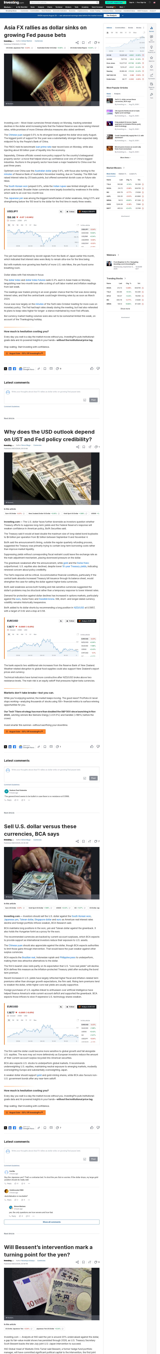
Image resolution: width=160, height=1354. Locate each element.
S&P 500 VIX (111, 75)
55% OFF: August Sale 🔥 (116, 2)
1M (17, 225)
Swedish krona (46, 599)
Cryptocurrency (83, 11)
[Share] (77, 42)
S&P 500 (110, 67)
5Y (30, 225)
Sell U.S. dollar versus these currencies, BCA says (125, 100)
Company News (107, 11)
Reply (9, 800)
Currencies (24, 11)
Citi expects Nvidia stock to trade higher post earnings (127, 112)
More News (124, 157)
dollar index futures (35, 280)
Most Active (111, 174)
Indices (109, 28)
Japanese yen (16, 198)
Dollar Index (111, 79)
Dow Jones (111, 63)
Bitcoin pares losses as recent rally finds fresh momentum (128, 148)
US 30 (109, 55)
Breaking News (11, 11)
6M (22, 225)
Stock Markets (46, 11)
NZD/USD (79, 607)
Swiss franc (83, 563)
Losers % (132, 174)
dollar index (14, 280)
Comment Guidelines (12, 406)
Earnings (118, 11)
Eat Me (12, 1171)
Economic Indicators (60, 11)
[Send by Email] (51, 368)
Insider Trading (95, 11)
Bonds (130, 28)
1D (9, 225)
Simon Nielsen (20, 1206)
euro (18, 599)
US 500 (109, 59)
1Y (26, 225)
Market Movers (114, 168)
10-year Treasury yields (74, 566)
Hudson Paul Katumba (18, 790)
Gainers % (122, 174)
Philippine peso (68, 957)
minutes (8, 174)
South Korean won (18, 186)
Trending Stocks (115, 278)
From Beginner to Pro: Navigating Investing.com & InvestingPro (126, 263)
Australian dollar (43, 170)
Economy (72, 11)
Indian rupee (59, 186)
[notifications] (149, 2)
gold (65, 563)
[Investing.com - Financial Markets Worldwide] (14, 2)
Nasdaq (109, 71)
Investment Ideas (129, 11)
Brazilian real (28, 957)
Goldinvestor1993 (16, 1190)
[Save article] (83, 42)
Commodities (34, 11)
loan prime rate (43, 146)
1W (13, 225)
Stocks (138, 28)
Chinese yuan (15, 134)
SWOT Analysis (142, 11)
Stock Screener (97, 7)
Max (35, 225)
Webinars (111, 255)
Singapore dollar (43, 919)
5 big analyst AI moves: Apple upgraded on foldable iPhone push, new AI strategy (128, 124)
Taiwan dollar (26, 919)
